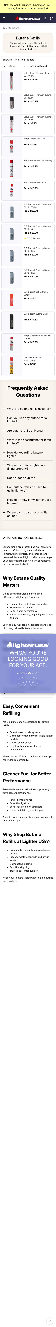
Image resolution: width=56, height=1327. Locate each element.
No (22, 682)
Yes (34, 682)
